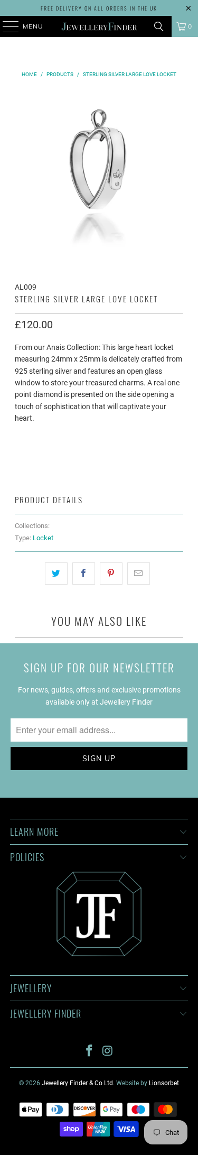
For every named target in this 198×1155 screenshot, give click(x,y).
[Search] (159, 26)
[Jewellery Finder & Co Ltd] (99, 26)
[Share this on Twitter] (56, 573)
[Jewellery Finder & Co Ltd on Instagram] (108, 1051)
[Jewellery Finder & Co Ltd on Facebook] (89, 1051)
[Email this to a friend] (138, 573)
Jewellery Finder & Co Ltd (77, 1083)
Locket (43, 538)
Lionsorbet (164, 1083)
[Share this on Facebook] (83, 573)
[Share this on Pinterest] (111, 573)
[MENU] (5, 26)
